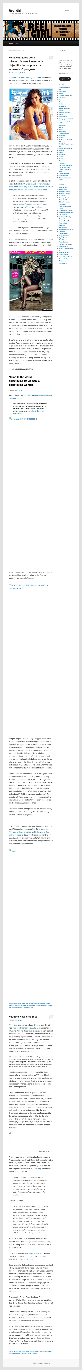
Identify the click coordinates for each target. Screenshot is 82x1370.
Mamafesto (62, 227)
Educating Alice (64, 202)
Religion (61, 150)
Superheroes (63, 161)
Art (60, 89)
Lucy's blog (62, 106)
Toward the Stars (64, 259)
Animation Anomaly (65, 191)
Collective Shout (64, 200)
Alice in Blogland (64, 87)
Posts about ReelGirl (65, 140)
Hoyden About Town (65, 221)
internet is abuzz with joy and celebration (28, 77)
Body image (17, 1003)
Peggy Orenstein (64, 236)
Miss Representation (65, 229)
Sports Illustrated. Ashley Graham (18, 1007)
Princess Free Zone (65, 244)
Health (23, 1351)
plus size (44, 1005)
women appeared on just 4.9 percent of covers (30, 204)
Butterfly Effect (63, 198)
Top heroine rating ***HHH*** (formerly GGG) (65, 169)
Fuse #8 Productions (65, 210)
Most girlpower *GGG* (66, 119)
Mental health (63, 117)
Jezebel (61, 225)
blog (39, 1168)
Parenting (62, 136)
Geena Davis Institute (65, 212)
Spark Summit (63, 255)
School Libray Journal (66, 248)
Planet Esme (63, 242)
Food (60, 100)
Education (62, 98)
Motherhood (62, 125)
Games (61, 102)
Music (61, 129)
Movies (61, 127)
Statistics (11, 1005)
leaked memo (34, 1253)
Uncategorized (63, 176)
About (17, 44)
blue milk (62, 196)
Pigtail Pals (62, 238)
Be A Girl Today (64, 193)
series (61, 152)
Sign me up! (65, 79)
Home (11, 44)
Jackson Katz (63, 223)
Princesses (62, 142)
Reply (31, 1007)
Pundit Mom (62, 246)
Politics (61, 138)
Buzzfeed (28, 395)
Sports (48, 1003)
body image (23, 1005)
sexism (50, 1005)
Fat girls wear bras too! (23, 1016)
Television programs (65, 165)
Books (61, 93)
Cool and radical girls (65, 95)
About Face (62, 189)
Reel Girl (15, 10)
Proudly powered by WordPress (41, 1363)
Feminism (39, 1005)
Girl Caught (62, 215)
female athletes (31, 1005)
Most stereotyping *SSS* (33, 1003)
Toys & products (34, 1351)
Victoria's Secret (27, 1353)
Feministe (62, 204)
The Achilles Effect (64, 257)
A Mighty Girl (63, 187)
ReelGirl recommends (65, 148)
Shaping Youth (63, 252)
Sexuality (43, 1003)
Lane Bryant (12, 1353)
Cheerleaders (48, 1351)
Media (23, 1003)
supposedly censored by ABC (24, 1027)
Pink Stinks (62, 240)
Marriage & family (64, 112)
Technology (62, 163)
